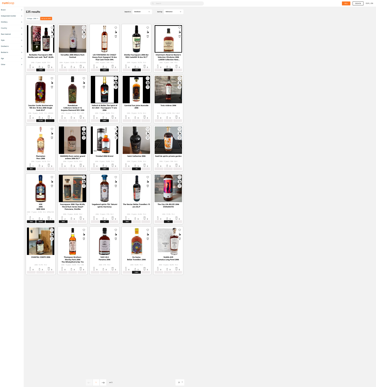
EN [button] (372, 3)
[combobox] (179, 3)
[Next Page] (103, 382)
